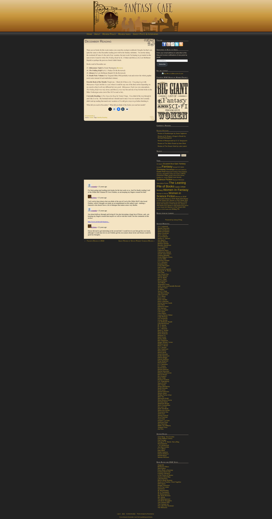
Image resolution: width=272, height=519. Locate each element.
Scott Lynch (161, 390)
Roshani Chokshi (163, 380)
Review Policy (109, 34)
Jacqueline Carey (167, 173)
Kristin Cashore (163, 452)
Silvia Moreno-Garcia (165, 400)
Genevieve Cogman (164, 269)
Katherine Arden (163, 306)
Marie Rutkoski (163, 334)
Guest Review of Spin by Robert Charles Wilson (135, 241)
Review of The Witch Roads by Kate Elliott (172, 143)
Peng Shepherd (163, 361)
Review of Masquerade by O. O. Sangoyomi (172, 140)
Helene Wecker (163, 276)
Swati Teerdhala (163, 408)
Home (89, 34)
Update (177, 187)
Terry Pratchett (163, 417)
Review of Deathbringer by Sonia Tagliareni (172, 133)
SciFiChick (161, 489)
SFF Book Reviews (164, 495)
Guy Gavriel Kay (163, 274)
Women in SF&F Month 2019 (179, 200)
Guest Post (161, 172)
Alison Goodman (163, 233)
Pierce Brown (162, 362)
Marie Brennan (163, 332)
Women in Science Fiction (169, 195)
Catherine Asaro (163, 250)
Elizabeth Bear (168, 164)
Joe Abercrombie (163, 293)
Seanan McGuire (178, 180)
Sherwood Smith (163, 398)
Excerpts (159, 167)
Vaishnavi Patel (163, 422)
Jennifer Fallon (163, 288)
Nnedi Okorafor (163, 354)
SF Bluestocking (163, 490)
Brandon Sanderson (164, 245)
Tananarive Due (163, 412)
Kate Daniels (176, 173)
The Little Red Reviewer (166, 506)
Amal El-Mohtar (163, 237)
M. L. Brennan (162, 328)
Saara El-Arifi (162, 383)
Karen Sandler (162, 300)
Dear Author (162, 468)
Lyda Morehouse (163, 323)
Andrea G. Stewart (164, 238)
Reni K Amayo (162, 374)
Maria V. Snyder (163, 330)
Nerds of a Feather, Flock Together (169, 482)
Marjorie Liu (162, 335)
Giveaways (170, 169)
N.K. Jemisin (164, 177)
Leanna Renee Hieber (165, 315)
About (97, 34)
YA (178, 209)
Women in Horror (162, 193)
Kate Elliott (161, 305)
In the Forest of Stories (165, 475)
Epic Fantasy (180, 164)
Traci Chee (161, 419)
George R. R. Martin (164, 271)
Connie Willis (162, 259)
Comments (130, 514)
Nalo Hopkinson (163, 349)
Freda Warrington (163, 265)
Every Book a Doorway (165, 470)
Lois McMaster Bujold (165, 322)
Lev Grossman (163, 318)
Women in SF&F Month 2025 (176, 207)
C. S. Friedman (163, 247)
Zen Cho (161, 429)
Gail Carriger (162, 267)
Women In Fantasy (175, 189)
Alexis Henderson (163, 230)
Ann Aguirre (160, 164)
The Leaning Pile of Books (171, 184)
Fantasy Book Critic (164, 472)
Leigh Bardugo (163, 317)
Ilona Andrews (182, 172)
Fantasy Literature (164, 473)
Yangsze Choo (162, 427)
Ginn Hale (161, 272)
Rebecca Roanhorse (164, 373)
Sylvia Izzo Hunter (164, 410)
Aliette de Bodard (163, 231)
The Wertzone (162, 507)
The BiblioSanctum (164, 499)
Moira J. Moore (163, 345)
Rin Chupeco (162, 376)
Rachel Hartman (163, 369)
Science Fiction (164, 179)
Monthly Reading (102, 117)
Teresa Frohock (163, 415)
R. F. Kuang (162, 366)
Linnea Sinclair (163, 320)
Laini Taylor (161, 311)
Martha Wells (162, 339)
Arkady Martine (163, 242)
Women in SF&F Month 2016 (174, 198)
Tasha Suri (161, 414)
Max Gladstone (163, 340)
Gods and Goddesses (180, 169)
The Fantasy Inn (163, 504)
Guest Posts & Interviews (145, 34)
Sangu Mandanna (164, 386)
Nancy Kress (162, 351)
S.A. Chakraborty (163, 381)
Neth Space (162, 484)
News (170, 177)
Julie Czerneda (163, 294)
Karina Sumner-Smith (165, 303)
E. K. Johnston (162, 262)
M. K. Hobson (162, 327)
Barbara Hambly (163, 243)
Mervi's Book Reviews (165, 480)
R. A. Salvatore (163, 364)
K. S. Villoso (162, 296)
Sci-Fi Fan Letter (163, 487)
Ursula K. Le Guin (164, 420)
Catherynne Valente (164, 252)
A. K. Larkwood (163, 226)
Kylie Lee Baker (163, 310)
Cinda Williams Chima (165, 257)
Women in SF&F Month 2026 (164, 209)
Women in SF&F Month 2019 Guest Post (167, 202)
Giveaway (161, 169)
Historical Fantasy (172, 172)
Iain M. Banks (162, 277)
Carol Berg (161, 248)
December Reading (98, 41)
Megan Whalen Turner (165, 342)
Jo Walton (161, 289)
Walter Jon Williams (164, 425)
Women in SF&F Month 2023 (175, 205)
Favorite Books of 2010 (95, 241)
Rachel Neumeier (163, 371)
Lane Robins (162, 313)
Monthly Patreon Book (174, 175)
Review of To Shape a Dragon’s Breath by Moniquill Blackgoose (172, 137)
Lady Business (162, 478)
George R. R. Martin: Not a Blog (168, 442)
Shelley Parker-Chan (165, 395)
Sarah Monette (177, 177)
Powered (173, 220)
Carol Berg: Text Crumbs (166, 437)
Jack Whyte (161, 282)
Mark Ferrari (162, 337)
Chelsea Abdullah (163, 255)
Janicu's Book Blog (164, 477)
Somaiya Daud (163, 402)
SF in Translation (163, 492)
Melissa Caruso (163, 344)
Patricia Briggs (162, 357)
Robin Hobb (162, 378)
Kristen (91, 117)
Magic (166, 175)
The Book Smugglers (165, 501)
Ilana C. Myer (162, 279)
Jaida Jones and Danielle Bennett (169, 286)
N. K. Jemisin (162, 347)
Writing (174, 209)
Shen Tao (161, 397)
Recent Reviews (163, 130)
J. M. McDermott (163, 445)
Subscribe (162, 64)
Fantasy (167, 166)
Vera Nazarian (162, 424)
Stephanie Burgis (163, 403)
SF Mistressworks (164, 494)
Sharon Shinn (162, 393)
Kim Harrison (162, 308)
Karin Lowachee (163, 301)
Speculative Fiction (162, 183)
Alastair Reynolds (163, 228)
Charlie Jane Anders (164, 254)
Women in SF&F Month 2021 (172, 204)
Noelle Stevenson (163, 356)
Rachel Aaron (162, 368)
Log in (119, 514)
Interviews (159, 173)
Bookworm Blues (163, 467)
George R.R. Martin (178, 167)
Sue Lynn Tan (162, 407)
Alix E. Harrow (162, 235)
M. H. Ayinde (162, 325)
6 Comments (89, 116)
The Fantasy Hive (164, 502)
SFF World (161, 497)
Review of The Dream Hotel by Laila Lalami (172, 146)
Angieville (161, 465)
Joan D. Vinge (162, 291)
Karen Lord (161, 298)
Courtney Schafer (163, 260)
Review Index (124, 34)
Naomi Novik (162, 352)
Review (119, 68)
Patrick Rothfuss (163, 359)
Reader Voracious (164, 485)
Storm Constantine (164, 405)
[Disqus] (119, 151)
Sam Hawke (162, 385)
